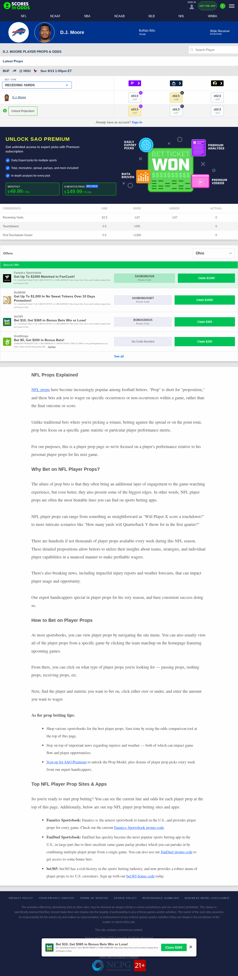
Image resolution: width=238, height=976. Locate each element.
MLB (152, 16)
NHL (181, 16)
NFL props (40, 389)
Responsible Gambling (160, 898)
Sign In (137, 122)
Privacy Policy (21, 898)
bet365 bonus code (140, 876)
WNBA (212, 16)
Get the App (207, 6)
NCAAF (55, 16)
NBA (87, 16)
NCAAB (119, 16)
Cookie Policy (125, 898)
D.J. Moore (19, 97)
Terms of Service (94, 898)
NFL (23, 16)
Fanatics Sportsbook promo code (139, 827)
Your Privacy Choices (56, 898)
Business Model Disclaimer (207, 898)
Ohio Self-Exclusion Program (119, 957)
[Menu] (231, 6)
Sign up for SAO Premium (66, 762)
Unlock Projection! (22, 111)
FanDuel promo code (176, 851)
